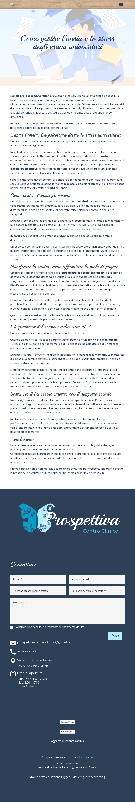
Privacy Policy (67, 722)
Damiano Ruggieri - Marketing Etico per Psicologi (77, 777)
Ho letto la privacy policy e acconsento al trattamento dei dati (49, 627)
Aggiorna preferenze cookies (67, 741)
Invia (115, 636)
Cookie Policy (67, 731)
